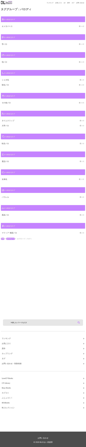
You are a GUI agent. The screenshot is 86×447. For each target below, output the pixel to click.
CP (64, 3)
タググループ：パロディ (24, 238)
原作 (68, 2)
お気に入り (58, 2)
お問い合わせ (80, 2)
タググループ (10, 238)
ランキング (50, 2)
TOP (2, 238)
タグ (73, 2)
